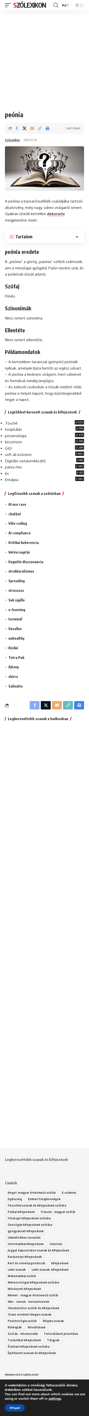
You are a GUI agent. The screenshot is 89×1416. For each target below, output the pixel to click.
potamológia (15, 435)
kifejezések (59, 1263)
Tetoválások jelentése (61, 1334)
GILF (8, 448)
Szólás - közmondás (23, 1334)
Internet (56, 1244)
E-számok (69, 1192)
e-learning (16, 610)
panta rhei (13, 467)
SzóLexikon (29, 5)
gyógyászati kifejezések (26, 1231)
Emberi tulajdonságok (44, 1199)
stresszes (16, 590)
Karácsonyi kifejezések (25, 1257)
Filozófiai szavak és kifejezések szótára (37, 1205)
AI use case (17, 504)
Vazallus (15, 629)
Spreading (16, 581)
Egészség (15, 1199)
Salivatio (15, 686)
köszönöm (13, 442)
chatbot (14, 514)
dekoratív (56, 213)
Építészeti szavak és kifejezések (32, 1353)
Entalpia (11, 479)
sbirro (13, 676)
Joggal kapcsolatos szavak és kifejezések (38, 1250)
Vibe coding (17, 523)
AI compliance (19, 533)
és (7, 473)
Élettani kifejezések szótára (28, 1346)
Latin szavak (17, 1269)
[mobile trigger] (9, 5)
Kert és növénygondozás (26, 1263)
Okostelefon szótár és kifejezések (33, 1308)
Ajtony (13, 667)
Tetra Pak (16, 657)
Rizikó (13, 648)
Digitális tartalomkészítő (25, 461)
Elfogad (15, 1408)
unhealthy (16, 638)
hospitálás (13, 429)
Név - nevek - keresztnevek (28, 1302)
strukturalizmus (21, 571)
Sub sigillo (16, 600)
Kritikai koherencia (23, 542)
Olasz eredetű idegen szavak (29, 1314)
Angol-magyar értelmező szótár (32, 1192)
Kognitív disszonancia (25, 562)
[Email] (32, 128)
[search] (55, 5)
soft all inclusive (18, 454)
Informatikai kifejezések (26, 1244)
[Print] (47, 128)
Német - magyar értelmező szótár (33, 1295)
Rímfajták (15, 1327)
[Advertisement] (44, 56)
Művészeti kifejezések (24, 1289)
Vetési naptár (19, 552)
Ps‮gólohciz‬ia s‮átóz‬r (22, 1321)
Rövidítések (36, 1327)
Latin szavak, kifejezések (50, 1269)
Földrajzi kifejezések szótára (29, 1218)
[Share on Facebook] (16, 128)
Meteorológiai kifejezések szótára (33, 1282)
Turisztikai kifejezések (24, 1340)
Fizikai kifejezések (21, 1212)
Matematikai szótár (22, 1276)
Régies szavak (53, 1321)
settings (54, 1399)
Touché (11, 423)
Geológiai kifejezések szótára (30, 1225)
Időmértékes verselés (24, 1237)
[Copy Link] (39, 128)
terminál (15, 619)
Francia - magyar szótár (58, 1212)
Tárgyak (53, 1340)
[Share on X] (24, 128)
